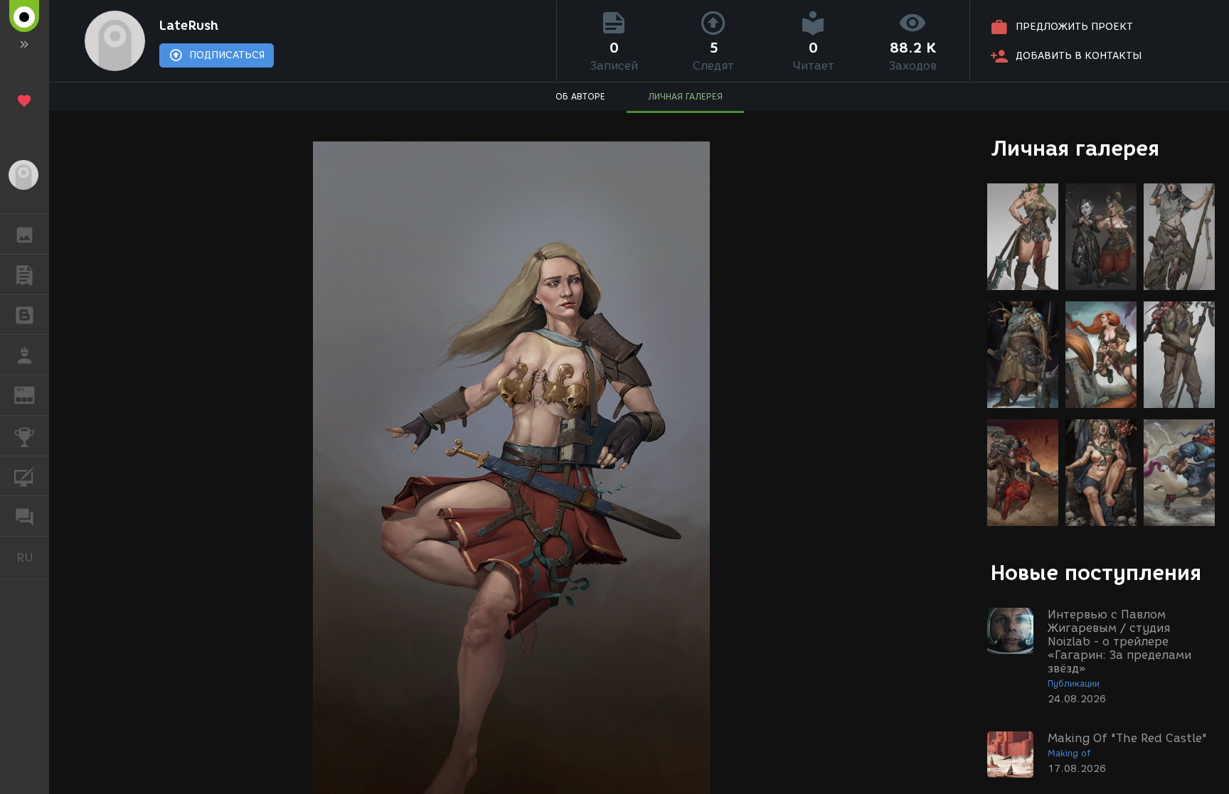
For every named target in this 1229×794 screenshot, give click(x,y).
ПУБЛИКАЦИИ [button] (24, 274)
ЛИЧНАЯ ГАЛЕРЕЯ (685, 96)
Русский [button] (32, 557)
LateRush (188, 25)
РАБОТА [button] (24, 355)
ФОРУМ (24, 516)
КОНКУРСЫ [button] (24, 436)
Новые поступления (1096, 572)
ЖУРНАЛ (33, 394)
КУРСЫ (24, 476)
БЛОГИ (24, 315)
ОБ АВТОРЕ (580, 96)
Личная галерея (1075, 148)
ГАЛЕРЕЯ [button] (24, 234)
